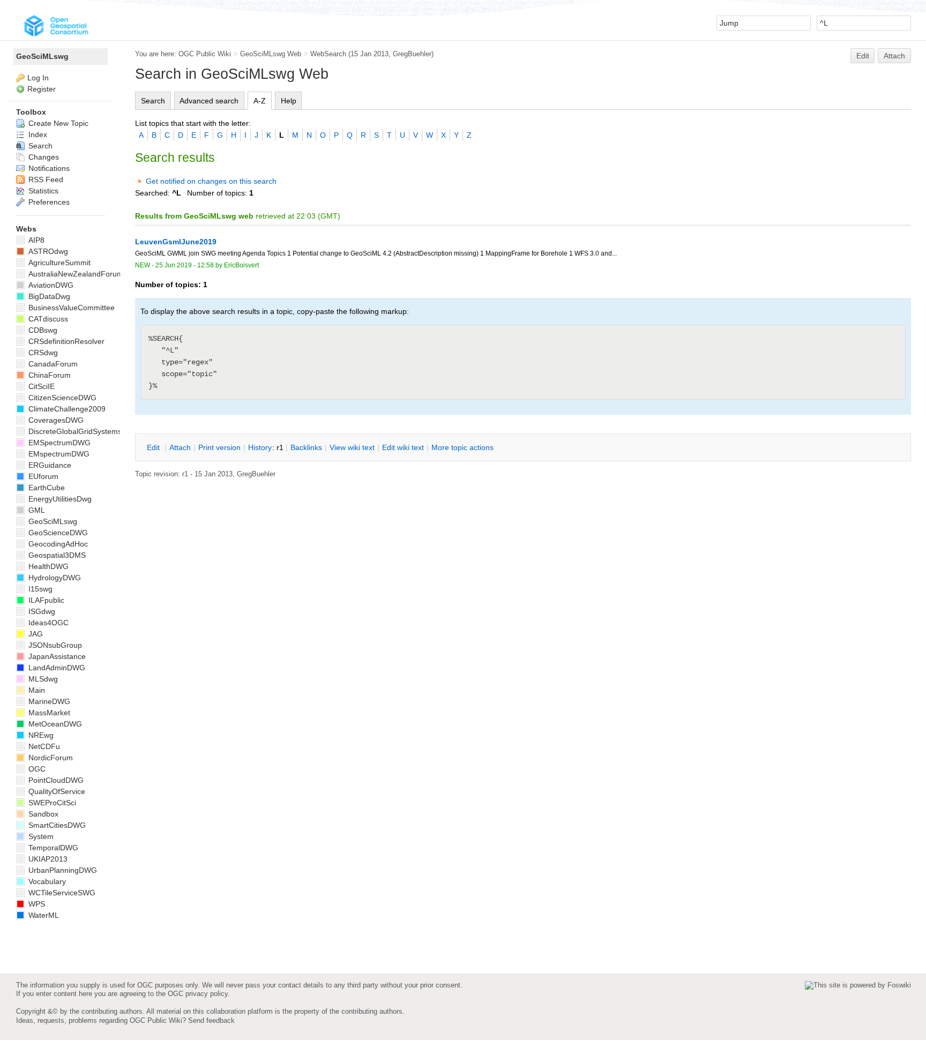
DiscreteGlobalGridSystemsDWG (83, 431)
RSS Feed (44, 179)
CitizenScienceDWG (61, 397)
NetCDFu (43, 746)
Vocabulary (46, 881)
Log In (38, 77)
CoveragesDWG (55, 420)
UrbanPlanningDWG (61, 870)
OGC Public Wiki (204, 54)
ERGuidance (48, 465)
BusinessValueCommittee (70, 307)
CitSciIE (40, 386)
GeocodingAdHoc (57, 544)
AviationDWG (49, 285)
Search (153, 100)
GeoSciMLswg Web (270, 54)
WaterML (42, 915)
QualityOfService (55, 791)
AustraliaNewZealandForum (74, 274)
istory (260, 447)
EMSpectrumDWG (58, 442)
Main (35, 690)
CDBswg (41, 330)
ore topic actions (462, 447)
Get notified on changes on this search (211, 181)
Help (288, 100)
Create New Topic (57, 123)
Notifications (48, 168)
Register (41, 89)
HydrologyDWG (53, 577)
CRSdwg (42, 352)
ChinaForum (48, 375)
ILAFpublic (45, 600)
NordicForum (49, 757)
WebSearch (328, 54)
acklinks (306, 447)
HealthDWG (47, 566)
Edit (862, 55)
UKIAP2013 (47, 859)
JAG (34, 634)
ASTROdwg (47, 251)
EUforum (42, 476)
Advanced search (209, 100)
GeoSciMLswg (42, 56)
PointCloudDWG (55, 780)
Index (36, 134)
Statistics (42, 190)
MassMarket (48, 712)
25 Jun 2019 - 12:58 (184, 265)
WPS (35, 904)
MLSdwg (42, 679)
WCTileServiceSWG (60, 892)
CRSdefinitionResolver (65, 341)
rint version (219, 447)
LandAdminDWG (55, 667)
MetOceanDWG (54, 724)
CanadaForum (52, 364)
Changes (42, 157)
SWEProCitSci (51, 802)
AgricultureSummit (58, 262)
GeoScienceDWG (57, 532)
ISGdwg (40, 611)
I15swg (39, 589)
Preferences (48, 202)
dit (154, 447)
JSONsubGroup (54, 645)
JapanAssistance (56, 656)
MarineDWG (48, 701)
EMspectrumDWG (57, 454)
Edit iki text (403, 447)
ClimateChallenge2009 (66, 409)
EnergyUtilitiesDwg (59, 499)
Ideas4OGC (47, 622)
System (40, 836)
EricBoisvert (241, 265)
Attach (894, 55)
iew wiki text (352, 447)
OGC (36, 769)
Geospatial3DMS (56, 555)
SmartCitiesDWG (56, 825)
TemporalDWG (52, 847)
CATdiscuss (47, 319)
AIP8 (35, 240)
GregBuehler (412, 54)
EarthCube (45, 487)
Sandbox (42, 814)
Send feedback (211, 1020)
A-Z (259, 100)
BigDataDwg (48, 296)
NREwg (40, 735)
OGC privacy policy (198, 994)
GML (35, 510)
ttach (180, 447)
